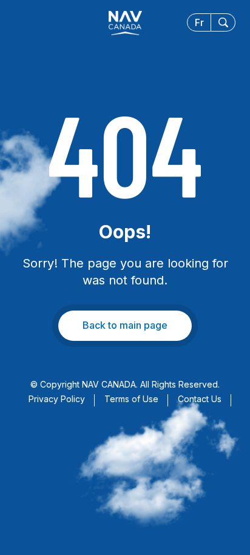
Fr (199, 22)
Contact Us (199, 399)
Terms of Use (131, 399)
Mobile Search (223, 22)
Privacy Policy (57, 399)
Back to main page (125, 325)
